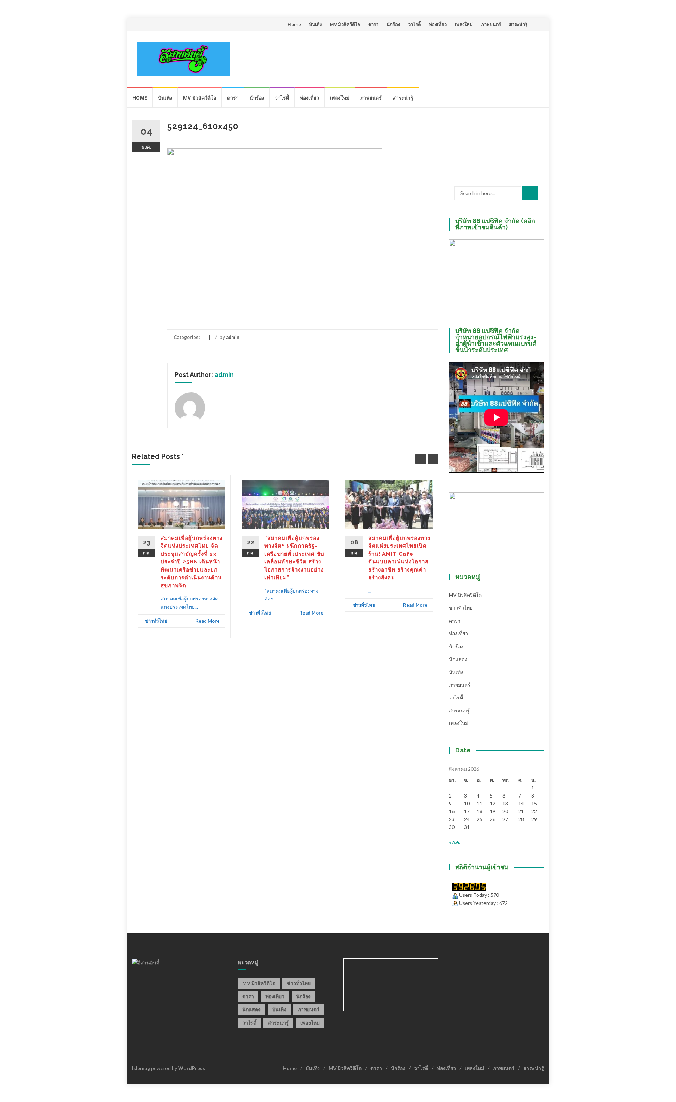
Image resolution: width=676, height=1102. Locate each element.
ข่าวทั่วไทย (156, 621)
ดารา (373, 24)
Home (294, 24)
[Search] (530, 193)
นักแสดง (458, 659)
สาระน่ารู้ (518, 24)
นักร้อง (393, 24)
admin (232, 337)
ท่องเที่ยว (438, 24)
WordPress (191, 1068)
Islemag (141, 1068)
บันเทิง (315, 24)
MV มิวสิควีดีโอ (345, 24)
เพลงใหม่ (464, 24)
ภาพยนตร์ (491, 24)
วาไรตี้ (414, 24)
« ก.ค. (454, 842)
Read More (207, 621)
